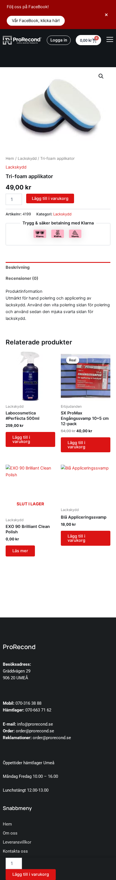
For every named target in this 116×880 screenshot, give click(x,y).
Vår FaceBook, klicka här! (36, 20)
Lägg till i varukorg (50, 198)
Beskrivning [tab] (18, 267)
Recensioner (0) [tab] (22, 278)
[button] (101, 76)
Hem (10, 158)
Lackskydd (27, 158)
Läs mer (20, 550)
